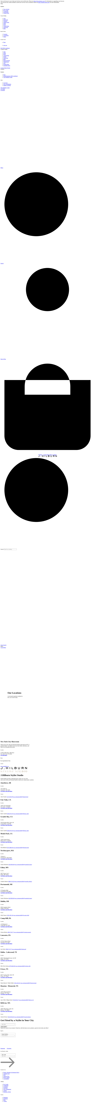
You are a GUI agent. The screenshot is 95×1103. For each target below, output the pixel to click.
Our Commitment (7, 84)
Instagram (5, 1097)
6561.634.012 (17, 983)
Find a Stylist (3, 1026)
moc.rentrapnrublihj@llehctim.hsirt (21, 847)
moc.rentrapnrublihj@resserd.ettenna (22, 1017)
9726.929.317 (16, 1000)
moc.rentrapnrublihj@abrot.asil (19, 949)
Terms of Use (6, 1076)
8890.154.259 (11, 881)
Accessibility (6, 1078)
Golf (4, 63)
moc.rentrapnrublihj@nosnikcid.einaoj (23, 864)
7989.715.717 (9, 949)
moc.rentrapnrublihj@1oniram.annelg (22, 932)
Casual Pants (6, 26)
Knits (4, 24)
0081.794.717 (11, 932)
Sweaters (5, 34)
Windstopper (6, 61)
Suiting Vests (6, 22)
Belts (4, 28)
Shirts (4, 23)
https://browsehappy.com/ (39, 1)
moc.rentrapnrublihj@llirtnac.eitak (21, 813)
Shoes (4, 36)
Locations (3, 90)
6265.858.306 (11, 864)
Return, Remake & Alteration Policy (11, 1072)
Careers (5, 1090)
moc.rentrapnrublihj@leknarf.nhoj (20, 796)
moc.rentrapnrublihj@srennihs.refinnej (23, 881)
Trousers (5, 21)
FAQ (4, 1075)
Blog (4, 74)
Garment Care (6, 1073)
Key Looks (5, 10)
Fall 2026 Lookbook (5, 48)
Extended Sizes (6, 65)
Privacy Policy (6, 1077)
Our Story (5, 82)
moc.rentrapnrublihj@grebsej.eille (22, 966)
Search (2, 549)
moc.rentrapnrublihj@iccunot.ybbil (21, 915)
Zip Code (4, 1054)
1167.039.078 (10, 796)
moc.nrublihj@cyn (5, 766)
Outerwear (5, 27)
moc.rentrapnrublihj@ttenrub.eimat (28, 983)
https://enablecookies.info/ (44, 2)
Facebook (5, 1098)
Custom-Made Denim (5, 68)
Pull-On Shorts (6, 60)
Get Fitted (3, 89)
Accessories (6, 35)
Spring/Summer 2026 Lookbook (10, 76)
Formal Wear (6, 13)
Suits (4, 18)
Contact (5, 1101)
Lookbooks (5, 11)
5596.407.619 (10, 813)
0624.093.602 (11, 1017)
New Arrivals (6, 9)
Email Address (5, 1034)
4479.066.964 (12, 966)
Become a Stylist (7, 1091)
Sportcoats (5, 19)
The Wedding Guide (7, 77)
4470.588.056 (10, 847)
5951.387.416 (10, 915)
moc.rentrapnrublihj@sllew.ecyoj (26, 1000)
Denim (4, 56)
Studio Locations (7, 85)
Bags (4, 42)
